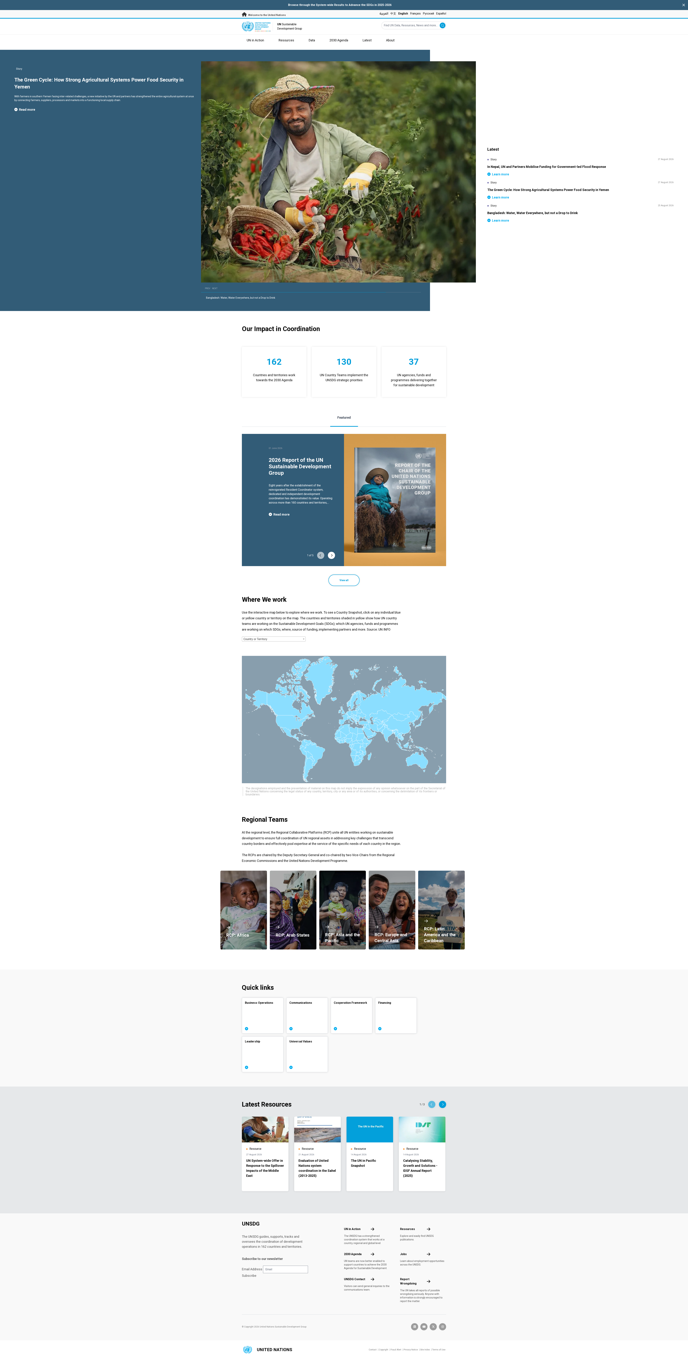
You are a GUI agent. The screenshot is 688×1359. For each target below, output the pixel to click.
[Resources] (428, 1229)
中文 (393, 13)
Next (215, 288)
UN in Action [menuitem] (255, 40)
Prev (207, 288)
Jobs (403, 1254)
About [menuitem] (390, 40)
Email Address (252, 1269)
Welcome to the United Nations (266, 15)
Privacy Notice (411, 1349)
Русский (428, 13)
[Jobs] (428, 1254)
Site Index (425, 1349)
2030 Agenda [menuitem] (338, 40)
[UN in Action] (372, 1229)
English (403, 13)
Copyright (383, 1349)
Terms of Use (438, 1349)
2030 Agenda (353, 1254)
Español (441, 13)
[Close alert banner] (684, 5)
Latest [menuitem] (367, 40)
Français (415, 13)
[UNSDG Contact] (372, 1279)
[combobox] (274, 639)
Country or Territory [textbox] (255, 639)
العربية (383, 13)
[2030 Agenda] (372, 1254)
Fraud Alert (396, 1349)
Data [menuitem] (312, 40)
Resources (407, 1229)
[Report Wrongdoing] (428, 1281)
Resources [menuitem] (286, 40)
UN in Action (352, 1229)
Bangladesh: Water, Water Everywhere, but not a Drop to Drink (240, 297)
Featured (344, 417)
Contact (373, 1349)
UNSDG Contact (354, 1279)
